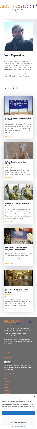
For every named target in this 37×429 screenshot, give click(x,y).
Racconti (6, 384)
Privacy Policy (21, 426)
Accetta (18, 413)
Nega (18, 418)
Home (5, 378)
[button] (34, 396)
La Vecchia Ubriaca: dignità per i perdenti (16, 162)
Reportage (7, 390)
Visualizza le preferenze (18, 423)
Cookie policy (8, 357)
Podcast (6, 387)
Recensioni (7, 393)
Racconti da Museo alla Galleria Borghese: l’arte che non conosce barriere (16, 291)
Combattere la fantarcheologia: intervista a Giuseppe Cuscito (16, 248)
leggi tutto (9, 136)
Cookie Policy (14, 426)
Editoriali (6, 381)
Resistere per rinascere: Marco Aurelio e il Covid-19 (18, 204)
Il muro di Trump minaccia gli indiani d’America (18, 118)
